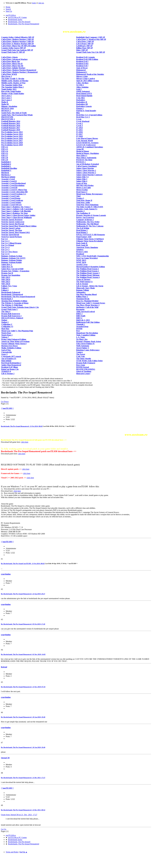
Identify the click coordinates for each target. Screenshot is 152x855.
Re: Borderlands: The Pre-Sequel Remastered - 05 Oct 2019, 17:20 (23, 624)
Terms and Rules (12, 852)
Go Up (3, 829)
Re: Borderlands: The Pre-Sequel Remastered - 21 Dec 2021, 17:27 (23, 778)
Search (8, 9)
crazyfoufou (6, 574)
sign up (41, 3)
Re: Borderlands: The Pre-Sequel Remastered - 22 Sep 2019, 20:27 (23, 594)
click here (24, 442)
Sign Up (9, 11)
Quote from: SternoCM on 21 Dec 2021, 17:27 (19, 815)
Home (8, 7)
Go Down (5, 402)
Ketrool (4, 667)
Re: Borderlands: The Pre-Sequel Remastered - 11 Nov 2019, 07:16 (23, 687)
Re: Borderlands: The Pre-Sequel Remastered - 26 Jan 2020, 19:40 (23, 717)
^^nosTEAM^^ (7, 408)
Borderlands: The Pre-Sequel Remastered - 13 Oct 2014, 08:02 (22, 426)
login (34, 3)
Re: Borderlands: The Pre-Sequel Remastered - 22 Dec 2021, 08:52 (23, 810)
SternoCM (5, 758)
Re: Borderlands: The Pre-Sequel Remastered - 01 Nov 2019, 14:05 (23, 654)
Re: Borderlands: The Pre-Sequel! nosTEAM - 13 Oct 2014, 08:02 (23, 563)
